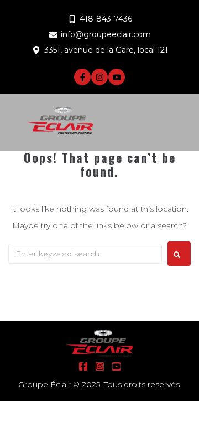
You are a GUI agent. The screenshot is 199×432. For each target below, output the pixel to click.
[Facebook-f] (82, 77)
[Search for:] (85, 254)
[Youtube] (116, 77)
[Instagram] (99, 77)
